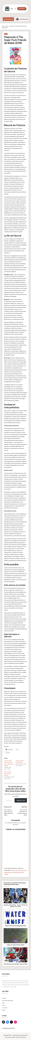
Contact (4, 998)
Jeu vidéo (15, 960)
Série (6, 33)
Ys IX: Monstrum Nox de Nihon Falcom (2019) (15, 964)
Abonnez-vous (21, 800)
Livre (15, 921)
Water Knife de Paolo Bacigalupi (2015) (15, 925)
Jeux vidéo (4, 1007)
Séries (3, 1010)
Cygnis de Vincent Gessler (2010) (15, 945)
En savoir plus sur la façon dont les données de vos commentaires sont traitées (15, 872)
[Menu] (12, 8)
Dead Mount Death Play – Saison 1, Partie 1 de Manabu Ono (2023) (15, 905)
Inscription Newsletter (7, 1000)
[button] (21, 8)
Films (3, 1003)
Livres (3, 1005)
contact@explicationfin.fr (8, 1028)
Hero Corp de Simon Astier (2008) (7, 773)
